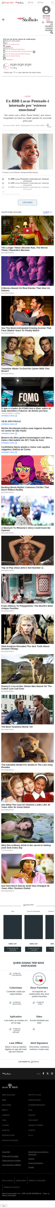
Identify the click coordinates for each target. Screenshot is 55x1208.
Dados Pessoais (25, 54)
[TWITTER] (47, 1074)
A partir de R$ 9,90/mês (13, 949)
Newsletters (9, 59)
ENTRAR (46, 18)
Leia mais (27, 202)
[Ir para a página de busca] (51, 32)
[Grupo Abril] (7, 3)
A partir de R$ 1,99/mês (34, 949)
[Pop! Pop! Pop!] (6, 66)
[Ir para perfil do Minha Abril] (27, 45)
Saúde (28, 96)
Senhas (17, 56)
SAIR (48, 20)
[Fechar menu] (19, 39)
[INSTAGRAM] (51, 1074)
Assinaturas (21, 49)
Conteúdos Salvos (27, 51)
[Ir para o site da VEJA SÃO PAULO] (27, 20)
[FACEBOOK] (43, 1074)
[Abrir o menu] (3, 19)
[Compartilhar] (3, 191)
